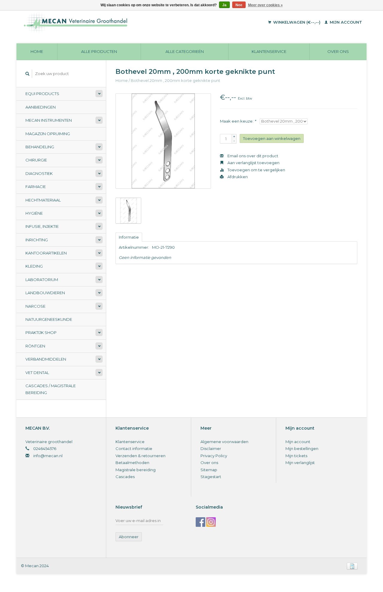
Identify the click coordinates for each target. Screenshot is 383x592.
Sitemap (208, 469)
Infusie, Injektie (42, 226)
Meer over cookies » (265, 5)
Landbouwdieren (45, 292)
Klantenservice (269, 51)
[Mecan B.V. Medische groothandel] (116, 22)
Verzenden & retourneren (140, 455)
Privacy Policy (213, 455)
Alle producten (99, 51)
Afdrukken (237, 176)
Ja (224, 5)
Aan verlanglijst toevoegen (253, 162)
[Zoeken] (27, 73)
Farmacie (35, 186)
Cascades (125, 476)
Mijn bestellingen (301, 448)
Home (37, 51)
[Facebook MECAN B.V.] (200, 522)
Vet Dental (37, 372)
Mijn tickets (296, 455)
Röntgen (35, 346)
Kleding (34, 266)
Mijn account (345, 22)
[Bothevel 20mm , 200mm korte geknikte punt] (163, 141)
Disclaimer (210, 448)
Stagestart (210, 476)
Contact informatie (133, 448)
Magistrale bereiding (135, 469)
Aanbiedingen (40, 107)
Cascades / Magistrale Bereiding (50, 389)
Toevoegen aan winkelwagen (271, 138)
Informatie (129, 237)
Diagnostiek (39, 173)
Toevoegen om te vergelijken (256, 169)
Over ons (338, 51)
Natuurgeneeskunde (48, 319)
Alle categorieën (184, 51)
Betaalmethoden (132, 462)
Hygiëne (34, 213)
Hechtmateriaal (43, 200)
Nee (238, 5)
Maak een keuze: (238, 121)
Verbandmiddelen (45, 359)
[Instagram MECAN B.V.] (211, 522)
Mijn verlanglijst (300, 462)
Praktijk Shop (41, 332)
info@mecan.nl (48, 455)
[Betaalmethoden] (352, 565)
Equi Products (42, 93)
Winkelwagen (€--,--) (297, 22)
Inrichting (36, 239)
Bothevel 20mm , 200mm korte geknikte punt (175, 80)
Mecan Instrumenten (48, 120)
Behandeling (39, 146)
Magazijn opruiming (47, 133)
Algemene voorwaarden (224, 441)
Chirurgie (36, 160)
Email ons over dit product (252, 155)
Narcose (35, 306)
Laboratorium (41, 279)
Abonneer (129, 536)
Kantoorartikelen (46, 253)
